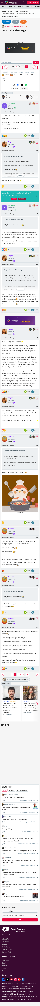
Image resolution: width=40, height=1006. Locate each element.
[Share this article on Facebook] (18, 85)
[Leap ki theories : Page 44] (37, 67)
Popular (11, 790)
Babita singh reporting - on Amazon (14, 819)
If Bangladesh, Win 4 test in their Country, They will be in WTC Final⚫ (19, 874)
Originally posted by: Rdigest (13, 219)
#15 (37, 338)
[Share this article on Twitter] (22, 85)
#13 (37, 214)
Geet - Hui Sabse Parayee (11, 794)
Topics (20, 7)
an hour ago (25, 832)
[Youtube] (11, 979)
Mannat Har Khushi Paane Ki (15, 26)
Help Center (6, 947)
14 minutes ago (22, 900)
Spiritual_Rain (31, 877)
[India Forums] (11, 2)
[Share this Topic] (14, 85)
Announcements (22, 790)
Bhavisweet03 (31, 853)
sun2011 (32, 865)
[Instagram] (15, 979)
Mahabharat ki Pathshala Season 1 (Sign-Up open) (16, 808)
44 (27, 674)
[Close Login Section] (37, 196)
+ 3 (37, 103)
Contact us (6, 944)
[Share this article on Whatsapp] (25, 85)
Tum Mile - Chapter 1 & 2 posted (13, 797)
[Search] (24, 2)
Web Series (7, 816)
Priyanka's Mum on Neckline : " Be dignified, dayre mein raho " (19, 886)
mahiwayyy (32, 900)
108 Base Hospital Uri (10, 848)
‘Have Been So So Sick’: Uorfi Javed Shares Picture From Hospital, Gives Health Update (31, 706)
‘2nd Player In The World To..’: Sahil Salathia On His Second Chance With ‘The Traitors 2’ (11, 707)
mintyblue (32, 889)
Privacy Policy (7, 952)
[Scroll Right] (37, 97)
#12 (37, 150)
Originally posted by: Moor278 (14, 156)
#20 (37, 627)
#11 (37, 112)
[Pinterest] (19, 979)
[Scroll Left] (3, 97)
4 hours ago (21, 853)
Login (29, 2)
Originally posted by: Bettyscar (14, 270)
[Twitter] (7, 979)
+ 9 (37, 436)
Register (35, 2)
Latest (5, 790)
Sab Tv (4, 971)
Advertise (5, 942)
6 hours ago (23, 800)
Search (36, 62)
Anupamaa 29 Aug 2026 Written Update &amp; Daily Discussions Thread (18, 840)
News (4, 7)
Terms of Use (7, 949)
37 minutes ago (22, 844)
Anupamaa (7, 836)
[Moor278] (3, 75)
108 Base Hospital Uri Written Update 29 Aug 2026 (19, 851)
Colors (4, 966)
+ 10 (37, 142)
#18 (37, 537)
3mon (15, 75)
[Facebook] (3, 979)
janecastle (32, 844)
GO (27, 67)
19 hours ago (21, 877)
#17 (37, 445)
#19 (37, 585)
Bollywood (7, 882)
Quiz (28, 7)
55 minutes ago (23, 889)
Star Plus (5, 960)
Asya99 (33, 832)
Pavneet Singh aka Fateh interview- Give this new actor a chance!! (18, 861)
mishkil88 (32, 822)
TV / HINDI (6, 701)
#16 (37, 406)
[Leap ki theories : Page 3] (34, 67)
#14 (37, 264)
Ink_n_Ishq (32, 800)
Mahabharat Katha (9, 804)
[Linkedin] (23, 979)
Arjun (5, 826)
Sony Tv (5, 968)
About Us (5, 939)
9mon (7, 75)
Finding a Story (7, 829)
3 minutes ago (24, 812)
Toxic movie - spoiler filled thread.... (14, 896)
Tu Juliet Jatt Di (8, 858)
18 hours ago (24, 865)
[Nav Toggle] (2, 2)
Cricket (6, 870)
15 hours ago (23, 822)
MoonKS (32, 812)
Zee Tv (4, 963)
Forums (12, 7)
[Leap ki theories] (2, 67)
